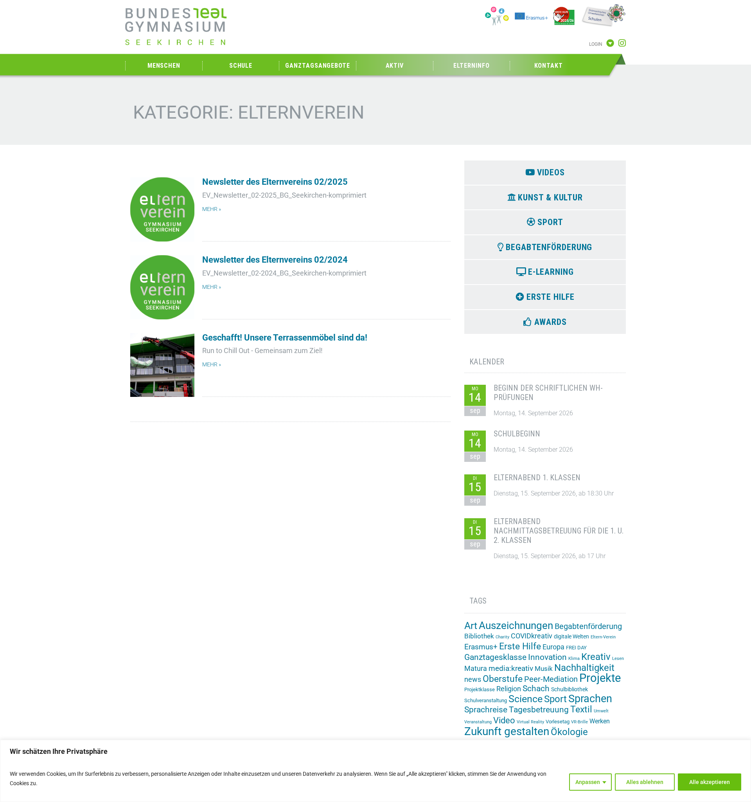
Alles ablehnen (644, 782)
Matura (475, 668)
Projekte (600, 678)
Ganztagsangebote (317, 65)
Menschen (163, 65)
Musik (544, 668)
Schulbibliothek (569, 689)
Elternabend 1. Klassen (537, 477)
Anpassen (587, 782)
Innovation (547, 657)
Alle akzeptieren (709, 782)
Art (470, 625)
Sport (555, 699)
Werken (599, 721)
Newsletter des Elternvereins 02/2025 (275, 182)
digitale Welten (571, 636)
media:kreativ (511, 668)
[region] (375, 771)
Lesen (618, 658)
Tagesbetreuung (539, 709)
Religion (508, 689)
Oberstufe (503, 679)
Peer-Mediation (551, 679)
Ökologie (569, 731)
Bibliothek (479, 636)
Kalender (486, 361)
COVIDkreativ (531, 636)
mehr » (211, 209)
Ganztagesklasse (495, 657)
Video (504, 720)
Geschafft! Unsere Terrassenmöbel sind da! (284, 337)
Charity (502, 637)
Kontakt (548, 65)
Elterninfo (471, 65)
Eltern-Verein (603, 637)
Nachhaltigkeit (584, 667)
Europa (553, 647)
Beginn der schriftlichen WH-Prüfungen (548, 392)
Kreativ (596, 656)
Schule (240, 65)
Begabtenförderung (588, 626)
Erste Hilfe (520, 646)
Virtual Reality (530, 722)
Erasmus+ (481, 646)
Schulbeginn (517, 433)
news (472, 679)
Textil (581, 709)
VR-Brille (579, 722)
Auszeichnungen (516, 625)
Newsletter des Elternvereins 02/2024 (275, 260)
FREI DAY (576, 648)
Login (595, 44)
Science (525, 699)
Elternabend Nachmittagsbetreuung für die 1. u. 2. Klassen (558, 531)
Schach (536, 688)
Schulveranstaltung (485, 700)
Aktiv (395, 65)
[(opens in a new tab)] (162, 287)
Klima (574, 658)
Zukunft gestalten (506, 731)
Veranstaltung (478, 722)
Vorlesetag (558, 722)
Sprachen (590, 698)
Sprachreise (485, 709)
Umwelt (601, 711)
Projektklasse (479, 689)
